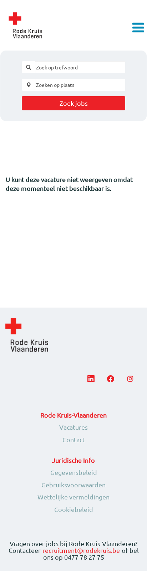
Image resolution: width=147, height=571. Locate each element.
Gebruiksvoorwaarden (73, 484)
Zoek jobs (74, 103)
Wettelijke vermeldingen (73, 497)
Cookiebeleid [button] (73, 509)
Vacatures (73, 427)
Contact (73, 439)
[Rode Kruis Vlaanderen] (25, 25)
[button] (123, 28)
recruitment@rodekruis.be (81, 550)
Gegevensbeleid (73, 472)
